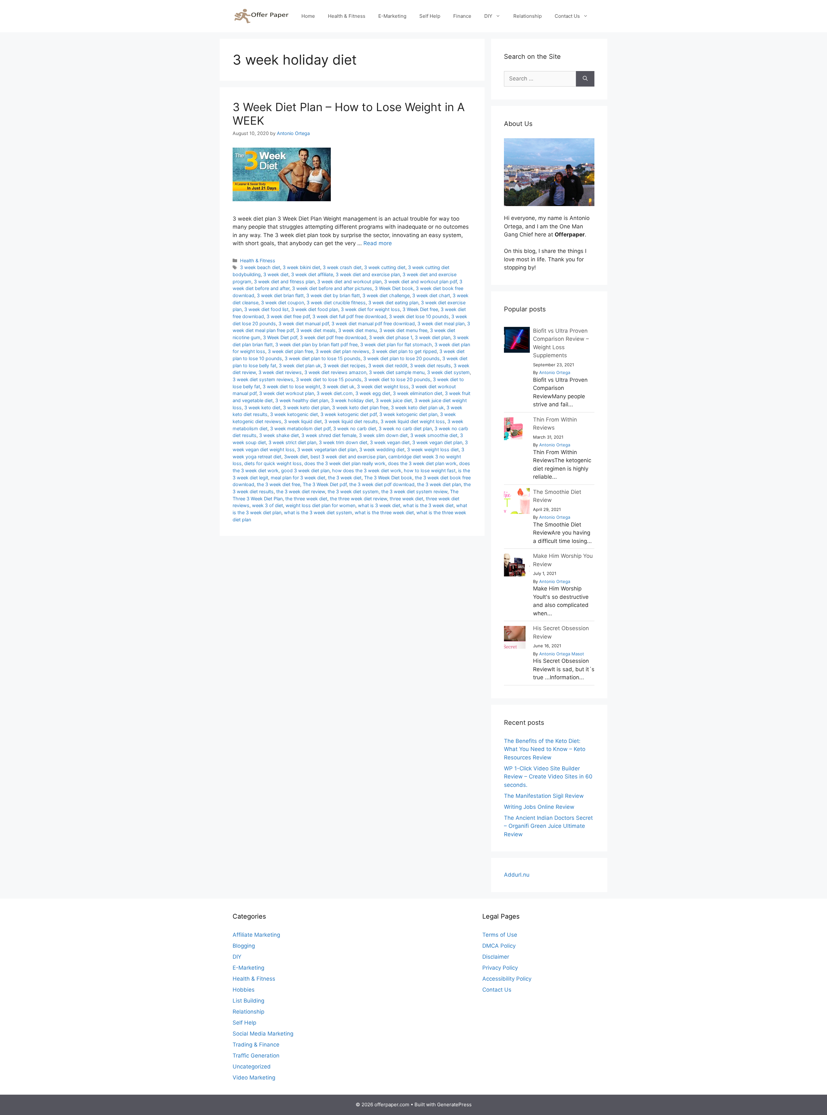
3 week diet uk (338, 386)
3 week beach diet (260, 267)
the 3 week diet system (353, 491)
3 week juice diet (394, 400)
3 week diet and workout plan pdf (420, 281)
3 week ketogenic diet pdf (348, 414)
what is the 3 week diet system (318, 512)
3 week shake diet (279, 435)
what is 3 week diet (379, 505)
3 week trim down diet (343, 442)
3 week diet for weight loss (370, 309)
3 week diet (275, 274)
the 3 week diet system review (414, 491)
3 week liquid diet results (351, 421)
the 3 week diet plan (439, 484)
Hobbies (244, 989)
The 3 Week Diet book (388, 477)
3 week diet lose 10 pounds (419, 316)
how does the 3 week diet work (366, 470)
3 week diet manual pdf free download (373, 323)
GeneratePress (454, 1104)
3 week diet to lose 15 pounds (328, 379)
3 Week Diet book (394, 288)
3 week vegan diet (390, 442)
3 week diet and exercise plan (368, 274)
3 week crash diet (342, 267)
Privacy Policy (500, 967)
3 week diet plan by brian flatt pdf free (316, 344)
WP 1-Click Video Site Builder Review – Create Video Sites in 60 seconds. (548, 776)
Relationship (527, 16)
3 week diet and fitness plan (284, 281)
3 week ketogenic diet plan (408, 414)
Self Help (429, 16)
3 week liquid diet (303, 421)
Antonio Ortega (554, 372)
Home (308, 16)
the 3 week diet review (300, 491)
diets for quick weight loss (273, 463)
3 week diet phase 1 (390, 337)
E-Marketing (392, 16)
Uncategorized (252, 1066)
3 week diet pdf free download (333, 337)
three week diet (406, 498)
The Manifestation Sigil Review (544, 796)
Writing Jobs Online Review (539, 807)
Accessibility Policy (506, 978)
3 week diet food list (266, 309)
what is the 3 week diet (428, 505)
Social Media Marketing (263, 1033)
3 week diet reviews (280, 372)
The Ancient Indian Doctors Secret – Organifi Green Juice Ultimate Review (548, 826)
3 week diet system (448, 372)
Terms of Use (499, 935)
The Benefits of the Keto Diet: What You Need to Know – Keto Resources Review (544, 749)
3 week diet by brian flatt (333, 295)
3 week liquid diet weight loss (413, 421)
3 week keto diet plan (306, 407)
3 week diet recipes (344, 365)
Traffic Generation (256, 1055)
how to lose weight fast (429, 470)
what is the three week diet (384, 512)
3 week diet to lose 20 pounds (397, 379)
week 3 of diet (267, 505)
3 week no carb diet (354, 428)
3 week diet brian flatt (280, 295)
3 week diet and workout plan (349, 281)
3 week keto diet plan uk (417, 407)
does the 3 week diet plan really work (344, 463)
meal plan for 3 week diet (298, 477)
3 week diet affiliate (312, 274)
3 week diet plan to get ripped (404, 351)
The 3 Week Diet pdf (325, 484)
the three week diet (306, 498)
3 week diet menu (357, 330)
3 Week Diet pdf (280, 337)
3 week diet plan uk (300, 365)
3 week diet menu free (403, 330)
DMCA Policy (499, 946)
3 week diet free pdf (288, 316)
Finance (462, 16)
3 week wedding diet (381, 449)
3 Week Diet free (420, 309)
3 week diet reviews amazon (335, 372)
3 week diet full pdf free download (349, 316)
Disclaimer (495, 956)
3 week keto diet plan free (360, 407)
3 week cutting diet (384, 267)
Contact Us (567, 16)
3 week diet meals (316, 330)
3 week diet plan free (290, 351)
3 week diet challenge (386, 295)
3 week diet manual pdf (303, 323)
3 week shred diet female (328, 435)
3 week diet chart (431, 295)
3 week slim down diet (383, 435)
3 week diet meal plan (441, 323)
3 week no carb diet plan (405, 428)
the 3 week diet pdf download (381, 484)
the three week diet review (358, 498)
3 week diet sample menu (396, 372)
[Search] (585, 79)
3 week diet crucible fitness (336, 302)
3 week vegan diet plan (437, 442)
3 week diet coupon (282, 302)
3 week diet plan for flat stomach (396, 344)
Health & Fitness (346, 16)
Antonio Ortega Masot (561, 653)
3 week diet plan (432, 337)
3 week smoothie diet (433, 435)
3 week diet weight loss (383, 386)
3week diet (296, 456)
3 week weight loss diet (433, 449)
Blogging (244, 946)
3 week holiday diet (352, 400)
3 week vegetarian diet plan (327, 449)
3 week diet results (430, 365)
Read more (377, 243)
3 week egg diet (372, 393)
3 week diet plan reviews (342, 351)
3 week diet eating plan (393, 302)
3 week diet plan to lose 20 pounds (401, 358)
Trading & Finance (256, 1044)
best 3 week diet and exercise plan (348, 456)
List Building (248, 1000)
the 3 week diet (344, 477)
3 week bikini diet (301, 267)
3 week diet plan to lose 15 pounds (323, 358)
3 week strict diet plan (292, 442)
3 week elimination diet (417, 393)
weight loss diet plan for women (320, 505)
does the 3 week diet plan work (422, 463)
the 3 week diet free (278, 484)
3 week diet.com (335, 393)
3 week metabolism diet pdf (300, 428)
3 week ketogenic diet (294, 414)
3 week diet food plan (314, 309)
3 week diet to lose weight (291, 386)
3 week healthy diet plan (301, 400)
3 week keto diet (262, 407)
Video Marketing (254, 1077)
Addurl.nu (516, 874)
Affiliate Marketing (256, 935)
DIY (488, 16)
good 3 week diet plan (305, 470)
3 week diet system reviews (263, 379)
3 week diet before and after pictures (332, 288)
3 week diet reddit (387, 365)
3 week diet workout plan (286, 393)
